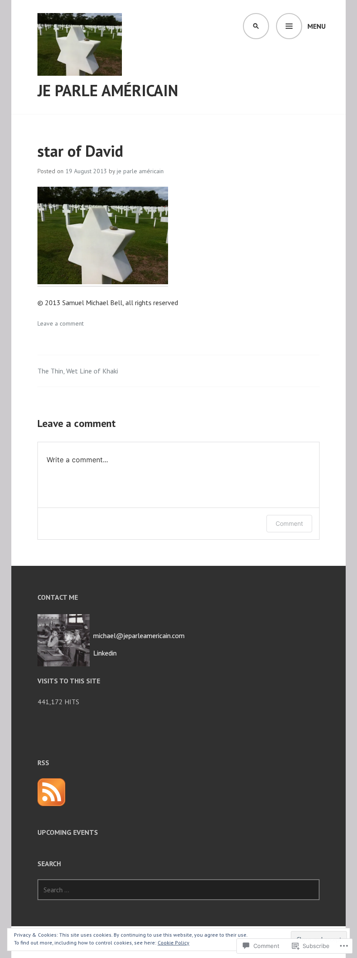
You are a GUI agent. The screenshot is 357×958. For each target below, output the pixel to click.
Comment (289, 523)
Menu (316, 26)
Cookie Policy (173, 942)
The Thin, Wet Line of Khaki (77, 370)
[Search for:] (178, 889)
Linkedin (105, 653)
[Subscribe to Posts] (51, 792)
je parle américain (107, 90)
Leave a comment (60, 323)
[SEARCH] (256, 26)
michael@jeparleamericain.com (139, 635)
